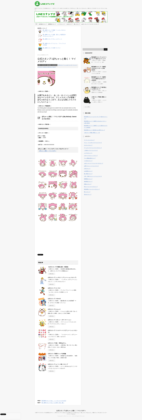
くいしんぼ (66, 65)
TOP (36, 24)
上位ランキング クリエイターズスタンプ (90, 24)
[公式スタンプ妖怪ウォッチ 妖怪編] (42, 360)
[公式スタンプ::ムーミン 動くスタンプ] (42, 370)
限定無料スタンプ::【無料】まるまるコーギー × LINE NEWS (98, 68)
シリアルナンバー (61, 24)
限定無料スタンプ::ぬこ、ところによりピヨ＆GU (54, 400)
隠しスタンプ (77, 24)
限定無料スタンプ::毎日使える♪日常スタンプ (94, 130)
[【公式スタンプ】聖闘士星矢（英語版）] (42, 273)
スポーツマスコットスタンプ (91, 155)
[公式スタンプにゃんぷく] (42, 315)
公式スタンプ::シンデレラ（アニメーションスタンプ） (62, 277)
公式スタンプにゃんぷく (54, 309)
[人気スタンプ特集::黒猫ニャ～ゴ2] (87, 103)
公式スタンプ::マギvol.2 (54, 298)
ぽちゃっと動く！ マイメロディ (47, 151)
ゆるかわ (45, 67)
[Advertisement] (49, 237)
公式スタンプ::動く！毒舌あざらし (57, 343)
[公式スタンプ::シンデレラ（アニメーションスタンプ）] (42, 284)
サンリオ (70, 65)
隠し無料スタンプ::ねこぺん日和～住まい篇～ (53, 402)
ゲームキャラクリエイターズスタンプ (93, 147)
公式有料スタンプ (88, 171)
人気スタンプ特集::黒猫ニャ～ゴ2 (92, 132)
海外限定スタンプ (43, 24)
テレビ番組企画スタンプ (89, 158)
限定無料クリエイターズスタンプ (92, 189)
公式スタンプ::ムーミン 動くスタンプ (58, 364)
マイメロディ (40, 67)
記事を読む (51, 273)
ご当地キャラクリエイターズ (91, 150)
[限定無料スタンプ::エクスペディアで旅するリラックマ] (87, 63)
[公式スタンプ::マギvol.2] (42, 305)
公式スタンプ (69, 24)
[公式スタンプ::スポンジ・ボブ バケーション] (42, 326)
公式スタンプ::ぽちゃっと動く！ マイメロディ (71, 410)
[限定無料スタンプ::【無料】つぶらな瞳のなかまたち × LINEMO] (87, 83)
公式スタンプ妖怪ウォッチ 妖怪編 (57, 353)
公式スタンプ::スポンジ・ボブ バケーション (59, 319)
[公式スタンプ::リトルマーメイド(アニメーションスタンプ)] (42, 337)
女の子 (54, 67)
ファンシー (75, 65)
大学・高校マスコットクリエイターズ (93, 176)
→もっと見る (87, 106)
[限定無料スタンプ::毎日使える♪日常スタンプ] (87, 93)
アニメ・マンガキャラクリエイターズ (93, 142)
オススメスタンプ (88, 145)
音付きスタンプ (87, 194)
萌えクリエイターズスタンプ (91, 186)
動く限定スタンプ (88, 173)
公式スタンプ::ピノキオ (54, 288)
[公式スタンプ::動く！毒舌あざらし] (42, 349)
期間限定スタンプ (52, 24)
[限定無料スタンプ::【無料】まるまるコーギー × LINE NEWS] (87, 72)
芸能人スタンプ (87, 184)
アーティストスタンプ (89, 140)
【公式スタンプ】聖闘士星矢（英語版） (58, 267)
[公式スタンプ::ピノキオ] (42, 294)
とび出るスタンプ (88, 160)
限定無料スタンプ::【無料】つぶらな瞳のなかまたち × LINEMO (98, 78)
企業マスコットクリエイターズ (91, 166)
